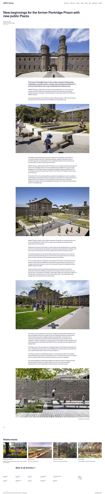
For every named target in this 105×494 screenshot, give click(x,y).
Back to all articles (24, 468)
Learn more (24, 492)
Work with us (95, 3)
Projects (78, 3)
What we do (72, 3)
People (82, 3)
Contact (100, 3)
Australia (80, 477)
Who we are (66, 3)
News (90, 3)
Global (80, 478)
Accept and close (98, 492)
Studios (86, 3)
